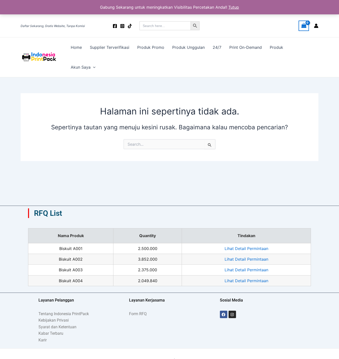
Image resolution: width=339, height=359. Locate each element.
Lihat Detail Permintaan (246, 248)
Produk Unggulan (188, 47)
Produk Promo (150, 47)
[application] (93, 67)
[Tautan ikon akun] (316, 26)
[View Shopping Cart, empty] (304, 26)
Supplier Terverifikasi (109, 47)
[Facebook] (115, 26)
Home (76, 47)
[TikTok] (130, 26)
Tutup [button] (233, 7)
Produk (276, 47)
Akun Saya (81, 67)
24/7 (217, 47)
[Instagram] (122, 26)
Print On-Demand (245, 47)
